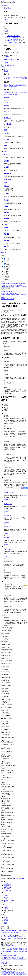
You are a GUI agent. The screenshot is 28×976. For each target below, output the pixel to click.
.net (11, 77)
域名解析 (21, 85)
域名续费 (8, 86)
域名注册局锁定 (8, 526)
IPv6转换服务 (8, 124)
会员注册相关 (7, 884)
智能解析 (3, 286)
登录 (5, 8)
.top (4, 77)
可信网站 (6, 161)
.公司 (18, 77)
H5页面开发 (7, 118)
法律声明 (3, 930)
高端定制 (6, 111)
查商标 (2, 289)
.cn (13, 77)
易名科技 (5, 951)
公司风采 (6, 240)
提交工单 (6, 907)
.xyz (7, 77)
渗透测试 (6, 139)
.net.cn (7, 279)
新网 (18, 948)
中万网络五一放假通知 (13, 37)
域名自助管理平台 (8, 897)
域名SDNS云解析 (8, 549)
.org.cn (7, 276)
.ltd (17, 78)
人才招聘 (19, 930)
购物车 (2, 1)
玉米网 (2, 950)
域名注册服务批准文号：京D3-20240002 (11, 938)
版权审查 (8, 294)
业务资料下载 (7, 890)
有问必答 (22, 878)
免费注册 (8, 8)
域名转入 (11, 85)
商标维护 (3, 294)
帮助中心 (6, 1)
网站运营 (6, 186)
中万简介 (6, 228)
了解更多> (6, 499)
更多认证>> (7, 179)
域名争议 (13, 950)
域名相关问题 (7, 885)
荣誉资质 (6, 234)
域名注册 (6, 71)
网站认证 (6, 151)
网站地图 (16, 932)
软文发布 (19, 93)
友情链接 (10, 932)
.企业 (10, 78)
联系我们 (6, 246)
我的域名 (6, 85)
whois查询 (14, 86)
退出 (8, 7)
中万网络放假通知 (11, 40)
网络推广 (6, 182)
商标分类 (3, 283)
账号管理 (6, 895)
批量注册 (8, 286)
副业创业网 (20, 951)
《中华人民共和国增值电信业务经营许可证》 (14, 936)
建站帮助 (6, 901)
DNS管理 (16, 85)
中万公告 (6, 909)
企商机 (6, 206)
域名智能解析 (7, 950)
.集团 (25, 77)
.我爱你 (7, 271)
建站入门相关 (7, 887)
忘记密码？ (20, 28)
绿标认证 (17, 283)
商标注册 (13, 93)
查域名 (2, 281)
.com (9, 77)
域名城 (15, 948)
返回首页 (6, 5)
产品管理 (6, 898)
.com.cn (7, 277)
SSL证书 (6, 145)
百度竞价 (6, 218)
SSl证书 (13, 283)
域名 (2, 252)
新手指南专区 (7, 888)
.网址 (5, 78)
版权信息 (13, 291)
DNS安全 (22, 283)
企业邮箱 (7, 93)
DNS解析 (6, 133)
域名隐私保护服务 (8, 492)
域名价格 (18, 286)
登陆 (10, 1)
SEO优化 (6, 200)
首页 (5, 69)
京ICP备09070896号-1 (6, 935)
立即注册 (16, 878)
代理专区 (14, 930)
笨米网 (25, 948)
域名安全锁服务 (8, 504)
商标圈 (18, 950)
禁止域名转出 (7, 515)
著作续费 (13, 294)
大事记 (5, 922)
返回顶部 (8, 962)
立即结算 (6, 62)
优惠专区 (6, 97)
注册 (13, 1)
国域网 (21, 948)
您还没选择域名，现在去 (11, 59)
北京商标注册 (10, 948)
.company (14, 78)
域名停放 (10, 951)
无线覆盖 (15, 951)
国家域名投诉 (9, 945)
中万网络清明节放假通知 (13, 39)
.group (20, 78)
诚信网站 (6, 154)
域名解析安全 (7, 537)
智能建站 (6, 105)
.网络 (21, 77)
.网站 (6, 273)
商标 (4, 252)
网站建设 (6, 102)
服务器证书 (7, 173)
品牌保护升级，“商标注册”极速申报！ (11, 293)
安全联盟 (6, 167)
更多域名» (24, 78)
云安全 (5, 130)
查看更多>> (6, 44)
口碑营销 (6, 194)
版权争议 (23, 294)
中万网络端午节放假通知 (13, 36)
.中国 (15, 77)
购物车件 (6, 57)
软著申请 (8, 94)
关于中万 (6, 224)
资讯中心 (5, 932)
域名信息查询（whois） (10, 900)
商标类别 (14, 94)
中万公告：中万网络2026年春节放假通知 (11, 285)
